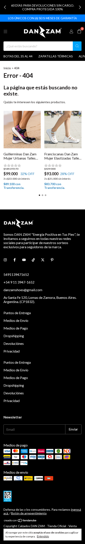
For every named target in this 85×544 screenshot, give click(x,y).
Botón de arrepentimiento (29, 513)
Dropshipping (13, 336)
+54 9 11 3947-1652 (18, 282)
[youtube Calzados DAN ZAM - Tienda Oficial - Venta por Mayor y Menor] (24, 260)
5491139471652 (16, 274)
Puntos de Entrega (17, 313)
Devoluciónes (13, 343)
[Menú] (5, 32)
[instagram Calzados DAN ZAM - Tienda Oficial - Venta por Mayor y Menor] (5, 260)
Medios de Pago (15, 328)
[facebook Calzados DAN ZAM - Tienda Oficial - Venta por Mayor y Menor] (14, 260)
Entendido (43, 536)
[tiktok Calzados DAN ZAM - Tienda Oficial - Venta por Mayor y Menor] (33, 260)
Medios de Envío (15, 320)
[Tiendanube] (20, 521)
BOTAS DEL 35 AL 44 (17, 56)
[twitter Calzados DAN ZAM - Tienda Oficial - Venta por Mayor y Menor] (42, 260)
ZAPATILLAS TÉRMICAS (55, 56)
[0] (79, 31)
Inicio (7, 68)
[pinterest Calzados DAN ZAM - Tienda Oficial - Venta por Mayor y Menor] (52, 260)
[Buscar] (77, 46)
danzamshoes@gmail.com (22, 290)
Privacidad (11, 351)
